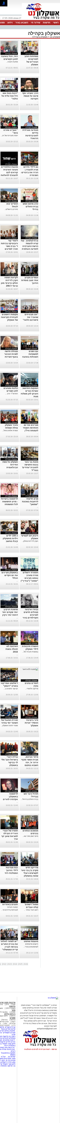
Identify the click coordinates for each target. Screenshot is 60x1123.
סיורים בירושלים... (11, 209)
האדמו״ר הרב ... (11, 394)
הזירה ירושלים (6, 1062)
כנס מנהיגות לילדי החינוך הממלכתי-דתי (11, 870)
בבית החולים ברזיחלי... (29, 799)
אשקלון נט (54, 36)
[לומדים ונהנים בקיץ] (30, 669)
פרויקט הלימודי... (31, 689)
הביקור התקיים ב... (11, 689)
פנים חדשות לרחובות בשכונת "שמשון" (30, 501)
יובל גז (3, 1057)
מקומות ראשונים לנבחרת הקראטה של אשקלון (9, 317)
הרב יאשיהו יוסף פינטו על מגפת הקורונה (30, 96)
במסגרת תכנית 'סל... (30, 652)
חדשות (46, 22)
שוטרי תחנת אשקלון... (9, 725)
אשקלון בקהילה (39, 36)
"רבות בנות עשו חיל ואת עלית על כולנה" (10, 96)
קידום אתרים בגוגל (8, 1029)
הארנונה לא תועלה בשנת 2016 (12, 649)
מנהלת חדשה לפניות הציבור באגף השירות (11, 354)
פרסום (9, 1066)
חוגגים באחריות (10, 904)
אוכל (13, 1004)
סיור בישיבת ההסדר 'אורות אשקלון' (31, 723)
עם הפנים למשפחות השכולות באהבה (30, 354)
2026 (26, 964)
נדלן (7, 1004)
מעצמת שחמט (31, 941)
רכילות (12, 1016)
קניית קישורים (10, 1027)
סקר (13, 1010)
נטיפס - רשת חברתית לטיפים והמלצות (40, 1049)
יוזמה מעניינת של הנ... (9, 135)
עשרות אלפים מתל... (10, 430)
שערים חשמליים (8, 1033)
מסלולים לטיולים (9, 1038)
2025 (20, 964)
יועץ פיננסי (11, 1049)
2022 (4, 964)
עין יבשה (11, 1047)
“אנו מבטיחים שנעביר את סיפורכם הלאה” (30, 317)
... (37, 101)
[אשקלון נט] (53, 998)
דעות (13, 1022)
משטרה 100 (10, 1008)
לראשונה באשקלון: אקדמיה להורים (10, 796)
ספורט (12, 1012)
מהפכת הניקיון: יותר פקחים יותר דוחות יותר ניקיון (10, 612)
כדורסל (5, 1020)
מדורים (12, 1023)
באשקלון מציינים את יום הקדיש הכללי (10, 575)
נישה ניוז (12, 1036)
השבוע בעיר (21, 22)
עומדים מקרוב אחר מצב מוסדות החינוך (29, 280)
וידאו (10, 22)
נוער (5, 1023)
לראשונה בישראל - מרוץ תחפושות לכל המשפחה (9, 501)
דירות (6, 1045)
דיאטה (12, 1040)
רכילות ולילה (9, 1014)
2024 (15, 964)
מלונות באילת (9, 1031)
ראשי (56, 22)
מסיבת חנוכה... (12, 62)
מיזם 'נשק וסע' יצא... (30, 836)
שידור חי (35, 22)
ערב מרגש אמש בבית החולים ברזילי (30, 206)
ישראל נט (11, 1057)
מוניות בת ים (10, 1060)
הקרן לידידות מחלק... (30, 541)
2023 (9, 964)
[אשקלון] (41, 20)
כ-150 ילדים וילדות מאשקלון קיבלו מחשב (10, 538)
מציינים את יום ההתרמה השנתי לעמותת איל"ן (30, 428)
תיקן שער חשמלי (9, 1064)
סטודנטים (7, 1058)
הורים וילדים (10, 1042)
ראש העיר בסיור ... (31, 910)
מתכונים (6, 1040)
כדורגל (12, 1020)
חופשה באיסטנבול (8, 1053)
